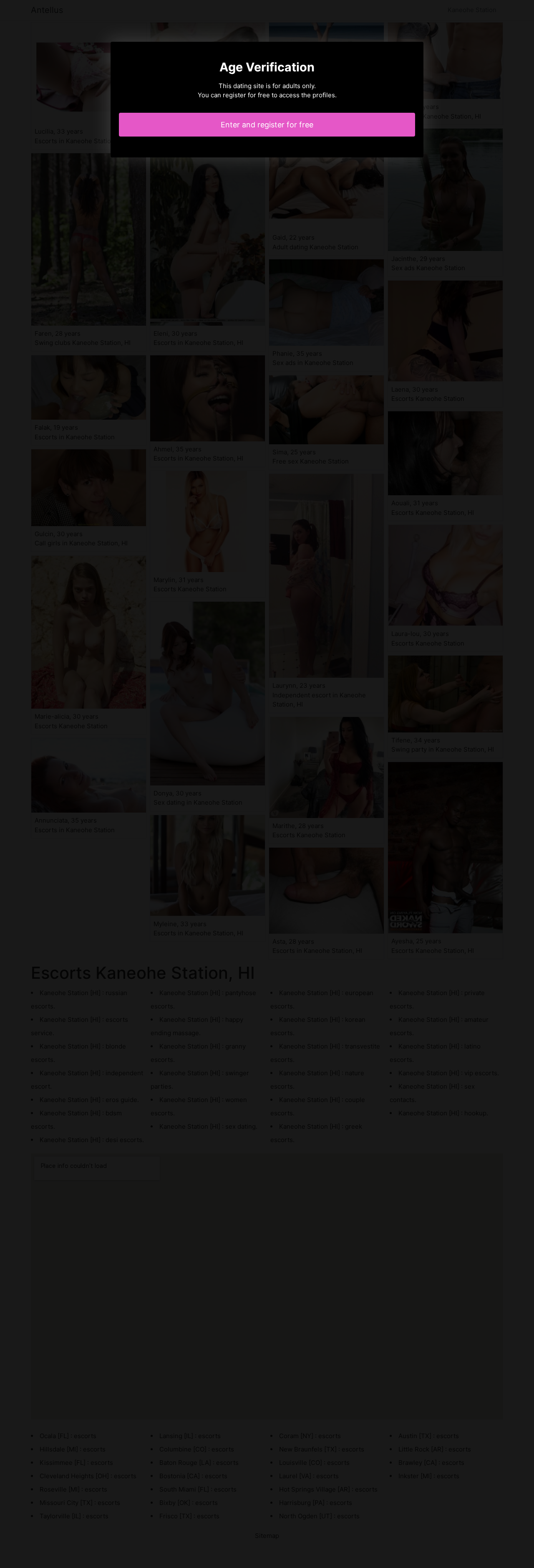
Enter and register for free (267, 124)
